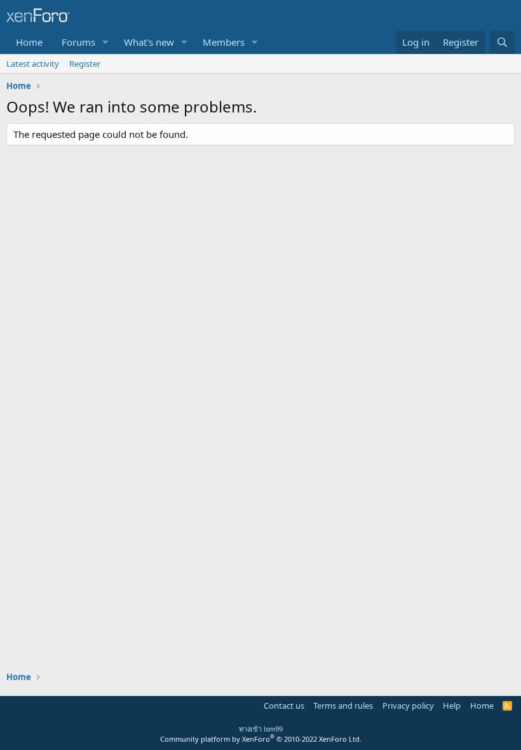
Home (29, 42)
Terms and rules (343, 705)
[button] (105, 42)
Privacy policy (408, 705)
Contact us (284, 705)
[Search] (502, 42)
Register (84, 63)
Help (452, 705)
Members (224, 42)
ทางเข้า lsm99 (261, 728)
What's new (149, 42)
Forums (78, 42)
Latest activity (32, 63)
